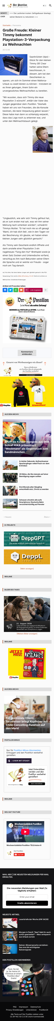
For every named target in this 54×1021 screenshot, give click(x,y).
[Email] (21, 290)
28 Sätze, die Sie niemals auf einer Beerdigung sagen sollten (33, 475)
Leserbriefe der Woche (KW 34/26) (34, 919)
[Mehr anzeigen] (45, 290)
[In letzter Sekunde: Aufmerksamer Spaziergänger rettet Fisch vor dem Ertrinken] (10, 465)
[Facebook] (5, 290)
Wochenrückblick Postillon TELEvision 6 (24, 845)
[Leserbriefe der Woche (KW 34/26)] (10, 923)
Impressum (23, 1007)
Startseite (7, 25)
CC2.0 (31, 276)
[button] (3, 6)
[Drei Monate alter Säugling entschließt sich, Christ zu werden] (10, 491)
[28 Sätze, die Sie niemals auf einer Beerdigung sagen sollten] (10, 478)
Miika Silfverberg (23, 276)
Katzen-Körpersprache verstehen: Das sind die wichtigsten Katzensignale (33, 947)
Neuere (8, 517)
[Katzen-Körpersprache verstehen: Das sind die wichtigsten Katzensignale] (10, 949)
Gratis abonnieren (27, 903)
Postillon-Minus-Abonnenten (27, 750)
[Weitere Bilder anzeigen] (27, 634)
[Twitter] (10, 290)
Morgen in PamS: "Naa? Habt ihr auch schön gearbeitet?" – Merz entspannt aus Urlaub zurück (35, 934)
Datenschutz (36, 1007)
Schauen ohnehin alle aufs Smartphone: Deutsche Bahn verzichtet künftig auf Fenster (31, 502)
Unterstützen (31, 1010)
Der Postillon (27, 1014)
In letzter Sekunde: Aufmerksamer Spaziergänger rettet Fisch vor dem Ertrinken (34, 463)
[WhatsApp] (15, 290)
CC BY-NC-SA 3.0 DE (19, 1016)
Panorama (17, 25)
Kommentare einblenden (27, 353)
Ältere (46, 517)
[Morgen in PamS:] (10, 936)
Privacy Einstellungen (14, 1010)
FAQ (14, 1007)
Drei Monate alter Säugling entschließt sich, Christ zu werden (34, 488)
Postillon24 (43, 1010)
